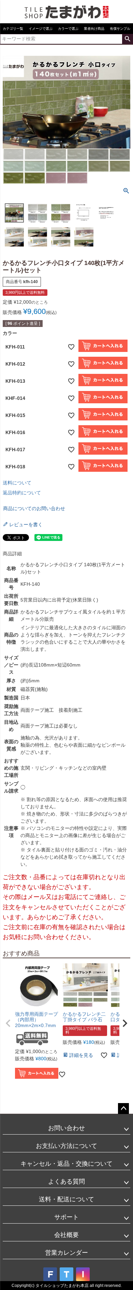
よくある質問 (66, 1181)
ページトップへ (123, 1108)
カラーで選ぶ (68, 28)
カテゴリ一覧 (13, 28)
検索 (127, 39)
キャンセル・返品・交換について (66, 1163)
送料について (17, 482)
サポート (66, 1217)
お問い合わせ (66, 1128)
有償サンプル (120, 28)
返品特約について (22, 492)
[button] (8, 1023)
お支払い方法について (66, 1145)
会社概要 (66, 1234)
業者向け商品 (94, 28)
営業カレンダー (66, 1252)
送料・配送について (66, 1199)
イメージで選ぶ (41, 28)
